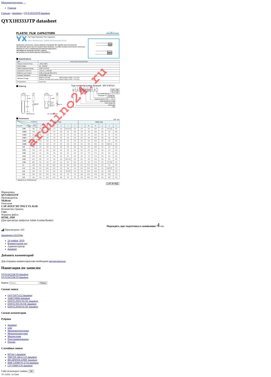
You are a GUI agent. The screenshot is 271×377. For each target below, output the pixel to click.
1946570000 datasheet (19, 298)
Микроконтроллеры (12, 2)
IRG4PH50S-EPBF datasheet (22, 360)
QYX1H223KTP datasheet (14, 274)
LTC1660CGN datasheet (20, 365)
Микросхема (14, 336)
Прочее (11, 342)
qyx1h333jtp (16, 235)
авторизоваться (57, 261)
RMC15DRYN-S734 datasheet (23, 362)
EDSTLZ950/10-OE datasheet (23, 306)
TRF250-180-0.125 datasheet (22, 357)
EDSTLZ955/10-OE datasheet (23, 301)
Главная (12, 8)
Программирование (18, 339)
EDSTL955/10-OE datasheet (22, 304)
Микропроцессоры (18, 333)
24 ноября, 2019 (16, 240)
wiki (10, 328)
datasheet (5, 235)
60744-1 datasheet (17, 354)
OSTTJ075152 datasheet (20, 295)
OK (31, 371)
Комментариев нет (17, 243)
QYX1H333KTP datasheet (14, 277)
